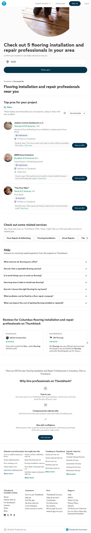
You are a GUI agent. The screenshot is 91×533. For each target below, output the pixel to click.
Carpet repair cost (10, 467)
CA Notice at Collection (77, 509)
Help (69, 495)
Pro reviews (50, 506)
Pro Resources (52, 503)
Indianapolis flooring (73, 467)
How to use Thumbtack (34, 495)
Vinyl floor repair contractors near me (35, 473)
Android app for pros (54, 511)
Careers (7, 505)
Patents (71, 506)
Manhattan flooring (73, 470)
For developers (9, 503)
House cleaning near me (54, 458)
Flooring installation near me (35, 463)
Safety (70, 498)
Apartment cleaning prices (13, 470)
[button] (87, 238)
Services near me (31, 503)
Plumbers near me (52, 465)
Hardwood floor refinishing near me (34, 455)
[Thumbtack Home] (4, 3)
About (6, 497)
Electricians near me (52, 468)
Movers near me (51, 461)
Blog (5, 511)
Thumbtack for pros (54, 495)
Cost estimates (31, 506)
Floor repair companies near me (34, 468)
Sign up (28, 498)
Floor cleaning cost (10, 463)
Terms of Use (73, 500)
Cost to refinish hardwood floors (13, 455)
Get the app (30, 500)
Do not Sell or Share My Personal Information (77, 512)
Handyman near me (52, 454)
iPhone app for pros (54, 509)
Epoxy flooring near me (33, 460)
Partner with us (9, 500)
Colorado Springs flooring (75, 457)
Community (50, 500)
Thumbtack (8, 81)
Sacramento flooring (73, 464)
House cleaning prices (11, 460)
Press (6, 508)
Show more (8, 474)
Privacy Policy (73, 503)
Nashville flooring (72, 460)
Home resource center (34, 509)
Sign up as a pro (52, 498)
